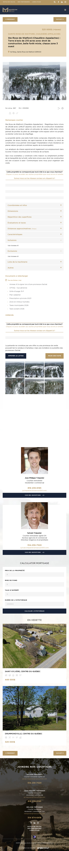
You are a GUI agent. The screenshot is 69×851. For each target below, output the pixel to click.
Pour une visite (54, 355)
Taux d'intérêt (12, 590)
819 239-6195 (34, 801)
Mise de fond (11, 580)
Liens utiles (35, 830)
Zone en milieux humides (19, 302)
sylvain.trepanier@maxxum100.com (34, 548)
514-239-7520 (34, 545)
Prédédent (11, 19)
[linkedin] (34, 823)
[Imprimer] (62, 108)
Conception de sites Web (27, 848)
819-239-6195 (34, 488)
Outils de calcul (34, 826)
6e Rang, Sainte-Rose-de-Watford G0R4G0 (25, 52)
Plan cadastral (14, 295)
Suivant (59, 19)
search (54, 2)
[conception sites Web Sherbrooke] (43, 848)
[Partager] (59, 108)
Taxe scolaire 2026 (16, 309)
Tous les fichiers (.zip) (14, 280)
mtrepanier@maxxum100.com (34, 813)
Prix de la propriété (15, 570)
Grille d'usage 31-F (16, 291)
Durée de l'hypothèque (16, 600)
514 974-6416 (34, 817)
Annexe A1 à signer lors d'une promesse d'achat (28, 284)
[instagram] (38, 823)
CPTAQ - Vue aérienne (18, 288)
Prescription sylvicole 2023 (20, 298)
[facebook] (31, 823)
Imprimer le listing (16, 355)
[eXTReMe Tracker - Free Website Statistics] (34, 836)
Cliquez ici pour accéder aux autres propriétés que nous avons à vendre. (34, 174)
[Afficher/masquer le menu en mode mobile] (65, 10)
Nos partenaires (34, 828)
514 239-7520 (35, 783)
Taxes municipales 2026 (18, 305)
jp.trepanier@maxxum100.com (34, 490)
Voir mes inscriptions (33, 495)
